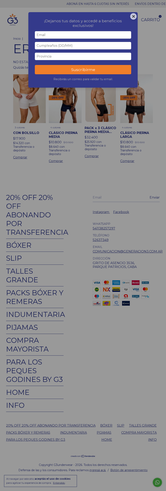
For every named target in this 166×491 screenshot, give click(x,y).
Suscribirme (83, 69)
